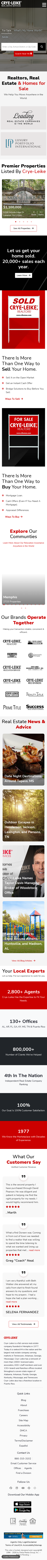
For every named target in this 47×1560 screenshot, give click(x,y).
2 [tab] (19, 221)
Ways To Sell (12, 398)
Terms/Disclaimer (23, 1440)
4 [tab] (27, 221)
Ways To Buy (12, 516)
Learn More (22, 275)
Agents (28, 1468)
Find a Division (23, 1473)
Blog (23, 1400)
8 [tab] (31, 604)
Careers (23, 1415)
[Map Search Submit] (42, 47)
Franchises (23, 1410)
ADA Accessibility (26, 1545)
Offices (17, 1468)
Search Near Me (22, 53)
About (23, 1405)
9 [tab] (35, 604)
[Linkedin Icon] (17, 1488)
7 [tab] (27, 604)
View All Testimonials (22, 1324)
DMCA (23, 1430)
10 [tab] (39, 604)
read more (34, 1250)
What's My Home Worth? (28, 30)
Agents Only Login (18, 1542)
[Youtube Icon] (23, 1488)
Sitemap (38, 1545)
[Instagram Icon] (35, 1488)
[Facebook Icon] (11, 1488)
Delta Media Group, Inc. (29, 1552)
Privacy (23, 1435)
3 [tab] (23, 221)
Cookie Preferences (10, 1557)
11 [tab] (43, 604)
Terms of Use (11, 1545)
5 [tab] (31, 221)
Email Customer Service (23, 1463)
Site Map (23, 1420)
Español (23, 1445)
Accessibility (23, 1425)
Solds (5, 37)
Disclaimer (32, 1542)
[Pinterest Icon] (29, 1488)
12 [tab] (21, 607)
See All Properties (22, 228)
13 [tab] (25, 607)
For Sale (6, 30)
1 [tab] (15, 221)
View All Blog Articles (22, 960)
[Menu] (44, 4)
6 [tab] (23, 604)
